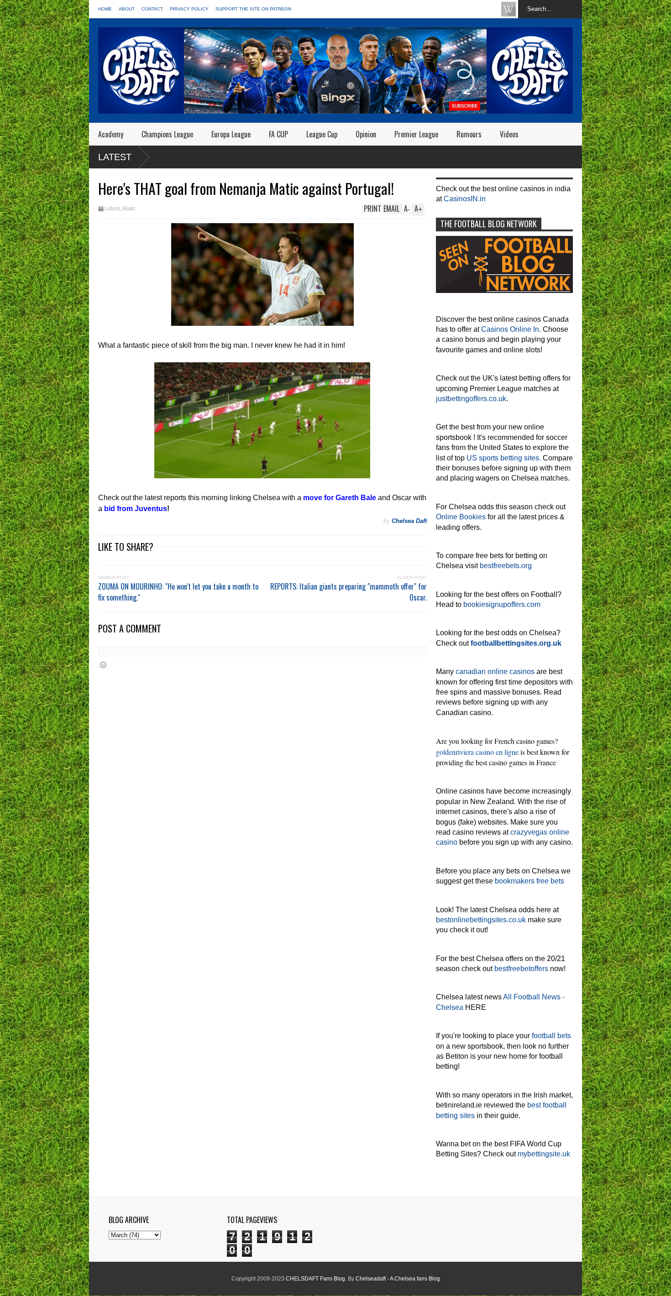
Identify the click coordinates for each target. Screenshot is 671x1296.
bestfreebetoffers (521, 968)
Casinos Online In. (511, 329)
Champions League (167, 134)
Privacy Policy (189, 8)
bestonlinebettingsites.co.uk (481, 920)
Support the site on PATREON (253, 8)
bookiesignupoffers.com (501, 604)
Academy (110, 134)
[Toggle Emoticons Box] (103, 664)
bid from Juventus (135, 508)
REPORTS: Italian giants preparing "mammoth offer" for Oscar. (348, 592)
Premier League (416, 134)
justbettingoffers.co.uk (471, 398)
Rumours (469, 134)
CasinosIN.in (465, 199)
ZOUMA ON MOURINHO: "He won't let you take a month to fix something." (178, 592)
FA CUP (278, 134)
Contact (152, 8)
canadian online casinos (495, 671)
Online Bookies (461, 517)
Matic (129, 208)
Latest (114, 157)
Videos (509, 134)
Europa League (231, 134)
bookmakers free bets (529, 881)
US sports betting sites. (504, 458)
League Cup (321, 134)
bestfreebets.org (506, 566)
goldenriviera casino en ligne (477, 752)
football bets (551, 1036)
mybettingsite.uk (544, 1154)
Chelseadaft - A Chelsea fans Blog (398, 1278)
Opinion (366, 134)
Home (105, 8)
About (127, 8)
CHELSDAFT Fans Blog (315, 1278)
